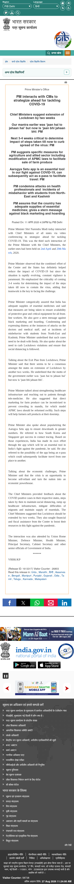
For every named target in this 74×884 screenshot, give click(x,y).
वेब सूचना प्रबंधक (13, 774)
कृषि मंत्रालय (11, 811)
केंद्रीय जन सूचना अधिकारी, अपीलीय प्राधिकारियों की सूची (31, 740)
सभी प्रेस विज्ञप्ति (18, 61)
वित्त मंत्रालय (11, 806)
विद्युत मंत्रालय (12, 840)
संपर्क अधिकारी (12, 735)
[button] (68, 7)
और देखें (68, 845)
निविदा (32, 858)
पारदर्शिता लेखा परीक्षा (15, 760)
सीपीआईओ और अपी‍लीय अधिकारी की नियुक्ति (25, 764)
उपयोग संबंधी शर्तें (16, 858)
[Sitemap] (11, 12)
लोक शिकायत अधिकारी (16, 725)
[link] (37, 633)
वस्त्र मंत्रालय (12, 801)
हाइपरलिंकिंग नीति (15, 854)
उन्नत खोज (56, 52)
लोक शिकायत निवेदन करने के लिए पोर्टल (23, 779)
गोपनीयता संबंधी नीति (37, 854)
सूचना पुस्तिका (12, 769)
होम (6, 61)
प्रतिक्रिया (60, 858)
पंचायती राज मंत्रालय (15, 830)
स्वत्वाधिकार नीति (59, 854)
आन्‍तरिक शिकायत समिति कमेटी (19, 730)
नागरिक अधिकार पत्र (15, 755)
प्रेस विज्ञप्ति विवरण (37, 61)
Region (6, 2)
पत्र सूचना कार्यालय (24, 27)
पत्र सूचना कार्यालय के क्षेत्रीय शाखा (21, 720)
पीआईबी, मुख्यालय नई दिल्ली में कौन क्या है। (25, 715)
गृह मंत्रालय (11, 816)
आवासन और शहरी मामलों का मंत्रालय (22, 821)
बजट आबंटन (11, 745)
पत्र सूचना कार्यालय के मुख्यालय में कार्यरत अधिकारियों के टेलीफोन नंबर (36, 710)
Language (38, 2)
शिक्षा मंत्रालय (12, 825)
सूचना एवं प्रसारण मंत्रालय (17, 796)
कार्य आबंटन (11, 750)
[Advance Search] (17, 12)
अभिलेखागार (45, 858)
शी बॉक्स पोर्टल (12, 784)
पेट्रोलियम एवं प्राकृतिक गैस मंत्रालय (22, 835)
